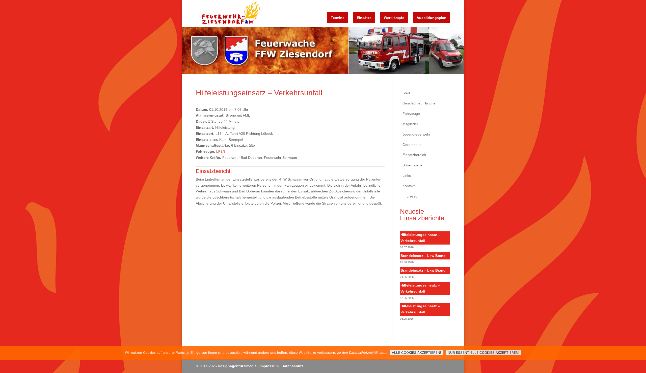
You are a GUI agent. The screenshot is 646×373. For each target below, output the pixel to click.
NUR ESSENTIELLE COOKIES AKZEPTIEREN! (483, 352)
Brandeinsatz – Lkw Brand (423, 256)
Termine (337, 18)
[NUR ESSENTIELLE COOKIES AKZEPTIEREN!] (639, 353)
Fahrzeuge (411, 114)
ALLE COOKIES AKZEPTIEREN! (416, 352)
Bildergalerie (412, 165)
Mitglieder (410, 124)
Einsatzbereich (414, 155)
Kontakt (408, 186)
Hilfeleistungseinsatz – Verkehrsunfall (420, 238)
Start (406, 93)
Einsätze (364, 18)
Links (406, 175)
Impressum (411, 196)
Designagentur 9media (237, 366)
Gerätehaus (411, 145)
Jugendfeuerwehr (416, 134)
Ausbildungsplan (431, 18)
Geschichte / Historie (419, 103)
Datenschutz (292, 366)
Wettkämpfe (394, 18)
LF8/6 (221, 151)
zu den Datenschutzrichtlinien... (362, 352)
